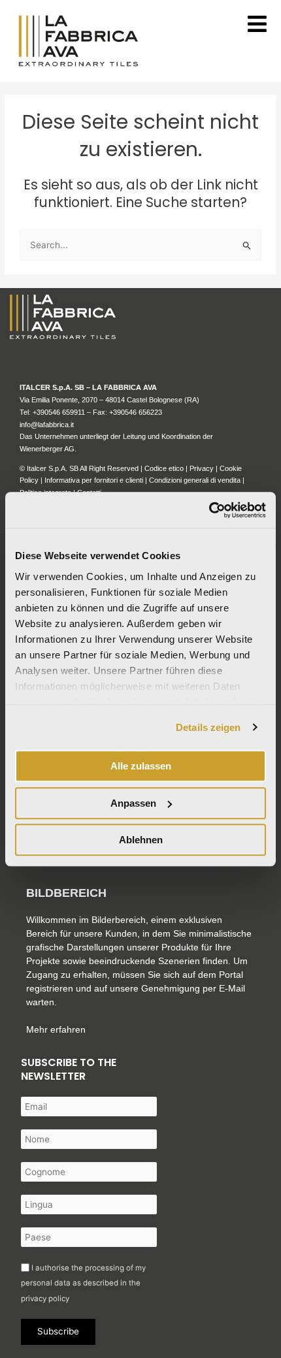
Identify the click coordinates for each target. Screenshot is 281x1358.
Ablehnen (141, 839)
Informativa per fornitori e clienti (94, 480)
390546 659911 (61, 412)
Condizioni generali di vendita (194, 480)
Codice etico (164, 468)
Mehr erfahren (56, 1029)
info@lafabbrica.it (47, 424)
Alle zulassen (140, 765)
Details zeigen (208, 727)
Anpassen (133, 803)
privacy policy (45, 1298)
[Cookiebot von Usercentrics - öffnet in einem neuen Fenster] (209, 510)
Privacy (202, 468)
